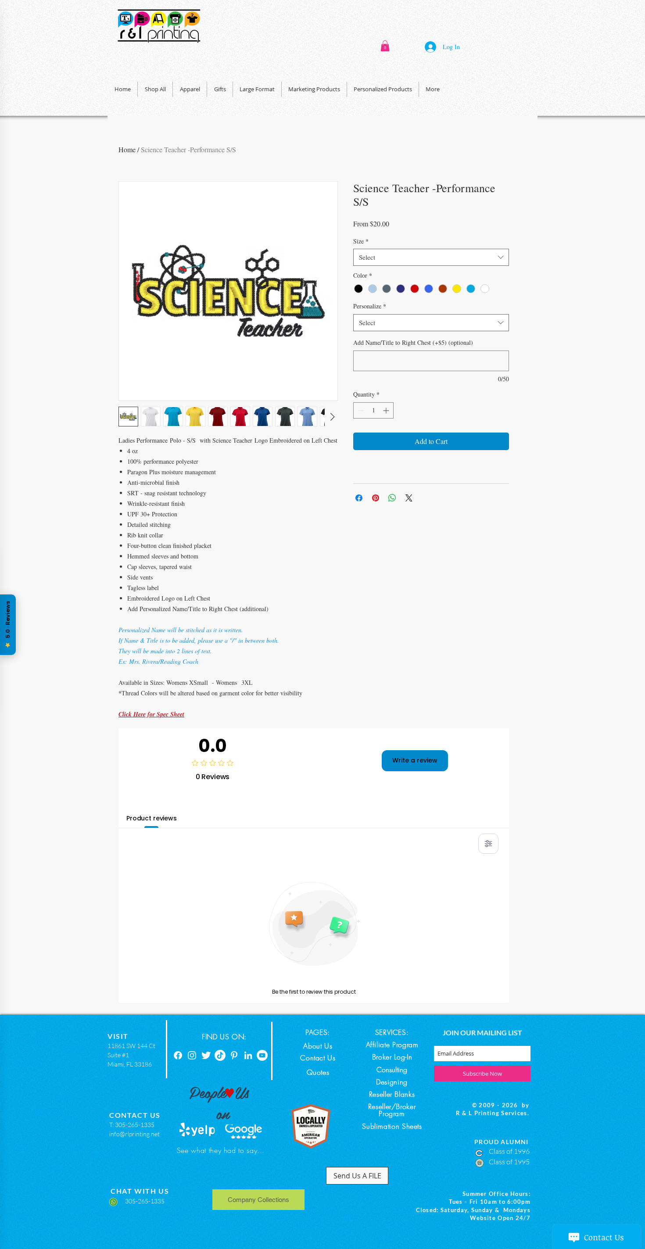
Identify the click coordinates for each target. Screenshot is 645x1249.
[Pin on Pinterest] (375, 498)
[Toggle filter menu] (488, 844)
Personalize (369, 306)
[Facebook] (177, 1055)
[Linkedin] (248, 1055)
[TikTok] (220, 1055)
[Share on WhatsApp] (392, 498)
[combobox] (431, 257)
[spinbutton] (373, 410)
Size (361, 241)
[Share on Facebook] (359, 498)
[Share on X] (409, 498)
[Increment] (386, 410)
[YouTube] (262, 1055)
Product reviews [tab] (151, 818)
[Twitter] (206, 1055)
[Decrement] (360, 410)
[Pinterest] (234, 1055)
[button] (385, 45)
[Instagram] (191, 1055)
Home (127, 149)
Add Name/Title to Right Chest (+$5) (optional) (413, 342)
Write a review (414, 760)
